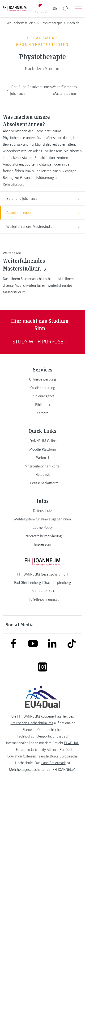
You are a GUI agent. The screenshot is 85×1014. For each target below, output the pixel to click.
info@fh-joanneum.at (43, 599)
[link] (42, 379)
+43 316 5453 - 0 (42, 591)
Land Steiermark (53, 763)
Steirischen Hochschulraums (32, 723)
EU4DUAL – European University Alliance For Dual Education (43, 750)
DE (55, 8)
